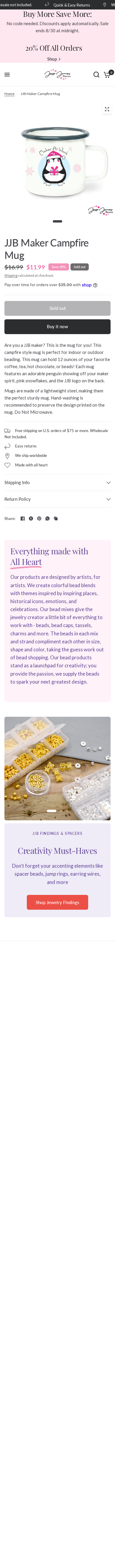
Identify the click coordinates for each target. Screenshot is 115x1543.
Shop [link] (52, 59)
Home (9, 93)
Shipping (10, 275)
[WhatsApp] (47, 518)
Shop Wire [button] (57, 910)
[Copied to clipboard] (55, 518)
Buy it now (57, 326)
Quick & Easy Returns (68, 5)
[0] (106, 74)
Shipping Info (17, 482)
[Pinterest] (39, 518)
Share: (10, 519)
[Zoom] (107, 109)
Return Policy (17, 499)
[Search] (96, 74)
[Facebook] (22, 518)
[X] (30, 518)
